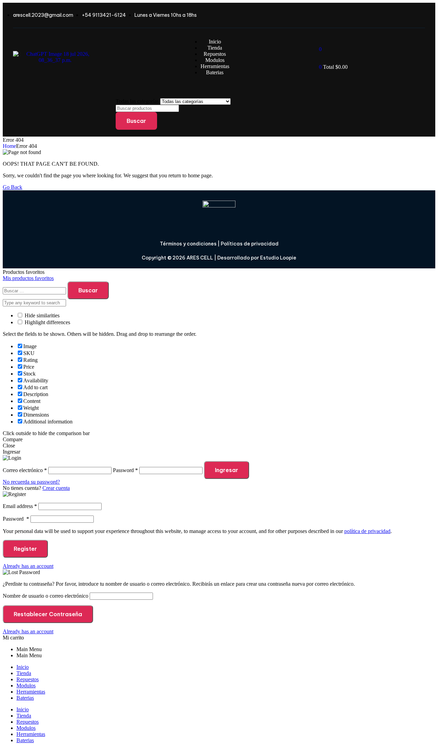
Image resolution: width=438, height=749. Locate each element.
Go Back (12, 187)
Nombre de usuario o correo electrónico (45, 596)
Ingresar (226, 470)
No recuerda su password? (31, 482)
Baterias (25, 698)
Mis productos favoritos (28, 278)
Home (9, 146)
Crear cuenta (56, 488)
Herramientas (30, 692)
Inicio (22, 667)
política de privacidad (367, 531)
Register (25, 548)
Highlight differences (46, 322)
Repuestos (27, 679)
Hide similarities (41, 315)
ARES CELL (199, 258)
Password (16, 519)
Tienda (23, 673)
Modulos (26, 685)
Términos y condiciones (188, 244)
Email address (20, 506)
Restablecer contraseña (48, 614)
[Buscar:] (35, 290)
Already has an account (28, 566)
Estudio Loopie (278, 258)
